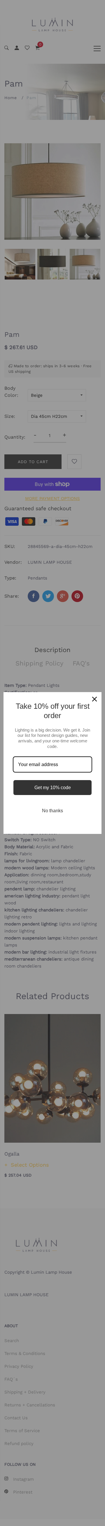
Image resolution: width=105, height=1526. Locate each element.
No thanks (52, 810)
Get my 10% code (52, 787)
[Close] (95, 699)
